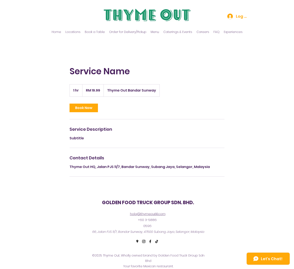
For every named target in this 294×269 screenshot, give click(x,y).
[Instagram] (144, 241)
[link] (84, 108)
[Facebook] (150, 241)
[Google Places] (137, 241)
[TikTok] (157, 241)
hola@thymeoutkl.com (148, 213)
